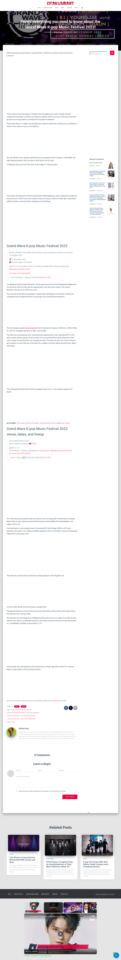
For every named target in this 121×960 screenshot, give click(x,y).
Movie (76, 7)
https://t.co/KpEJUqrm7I (42, 451)
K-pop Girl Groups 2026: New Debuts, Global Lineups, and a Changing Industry (95, 864)
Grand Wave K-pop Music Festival (21, 709)
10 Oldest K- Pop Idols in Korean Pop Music (47, 916)
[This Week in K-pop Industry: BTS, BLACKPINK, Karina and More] (23, 843)
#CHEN (31, 253)
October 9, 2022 (45, 277)
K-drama (69, 7)
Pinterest (56, 701)
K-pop (56, 7)
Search (112, 53)
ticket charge (11, 722)
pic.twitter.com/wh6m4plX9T (20, 273)
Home (39, 7)
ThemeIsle (111, 894)
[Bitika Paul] (11, 732)
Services (55, 894)
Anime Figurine (48, 7)
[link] (27, 916)
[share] (93, 916)
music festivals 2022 (13, 719)
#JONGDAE (64, 266)
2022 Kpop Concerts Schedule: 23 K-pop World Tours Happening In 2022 (43, 423)
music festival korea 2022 (27, 715)
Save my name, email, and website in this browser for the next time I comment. (42, 791)
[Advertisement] (42, 99)
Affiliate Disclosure (32, 894)
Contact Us (64, 894)
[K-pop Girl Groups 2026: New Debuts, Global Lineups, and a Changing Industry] (97, 845)
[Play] (73, 908)
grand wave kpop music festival (16, 712)
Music (23, 706)
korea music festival (13, 715)
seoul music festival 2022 (28, 719)
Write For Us (45, 894)
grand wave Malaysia (33, 712)
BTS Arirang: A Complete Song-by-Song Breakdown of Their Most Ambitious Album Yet (59, 864)
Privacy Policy (18, 894)
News (62, 7)
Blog (9, 894)
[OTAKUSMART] (60, 3)
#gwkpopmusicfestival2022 (19, 269)
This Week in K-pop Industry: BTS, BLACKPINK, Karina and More (22, 859)
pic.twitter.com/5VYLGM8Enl (19, 453)
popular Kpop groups (27, 328)
